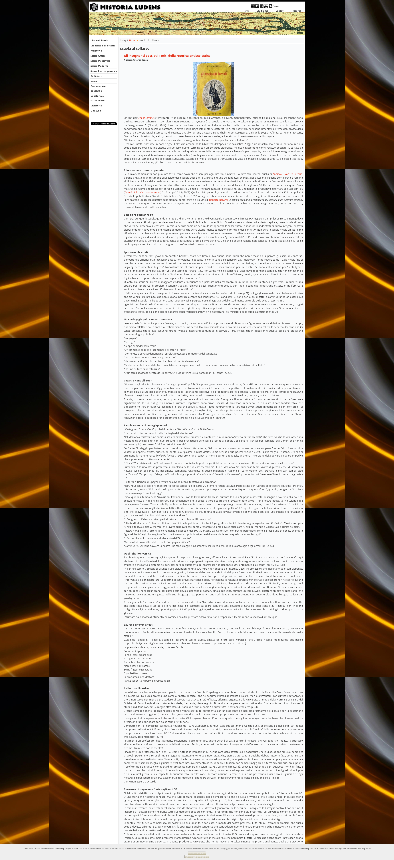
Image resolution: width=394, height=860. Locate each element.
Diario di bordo (99, 40)
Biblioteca (96, 76)
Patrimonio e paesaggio (98, 88)
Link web (95, 110)
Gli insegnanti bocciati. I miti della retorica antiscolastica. (167, 56)
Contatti (280, 10)
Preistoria (96, 50)
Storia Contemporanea (103, 70)
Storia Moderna (99, 65)
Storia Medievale (100, 60)
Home (246, 10)
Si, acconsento (196, 853)
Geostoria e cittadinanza (97, 98)
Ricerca (297, 10)
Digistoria (96, 105)
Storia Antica (98, 55)
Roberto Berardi (218, 200)
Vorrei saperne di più (197, 856)
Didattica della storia (102, 45)
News (93, 81)
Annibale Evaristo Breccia (287, 174)
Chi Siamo (262, 10)
